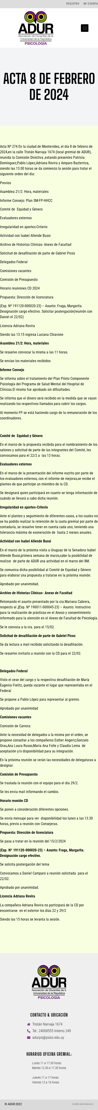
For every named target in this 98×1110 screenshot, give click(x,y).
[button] (84, 28)
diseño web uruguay (82, 1104)
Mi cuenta (91, 3)
